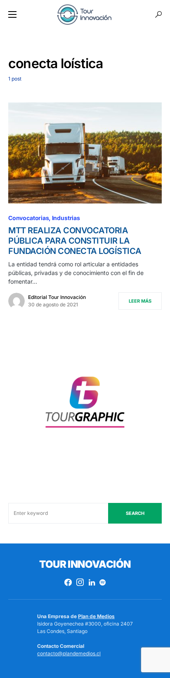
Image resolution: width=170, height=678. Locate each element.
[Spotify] (102, 582)
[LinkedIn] (92, 582)
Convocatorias (28, 217)
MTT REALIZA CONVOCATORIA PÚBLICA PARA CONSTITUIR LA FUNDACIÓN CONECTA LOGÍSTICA (75, 240)
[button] (12, 14)
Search (135, 513)
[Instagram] (80, 582)
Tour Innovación (84, 564)
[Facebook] (68, 582)
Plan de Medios (96, 616)
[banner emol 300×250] (85, 405)
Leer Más (140, 301)
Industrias (66, 217)
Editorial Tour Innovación (57, 297)
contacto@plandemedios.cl (69, 653)
